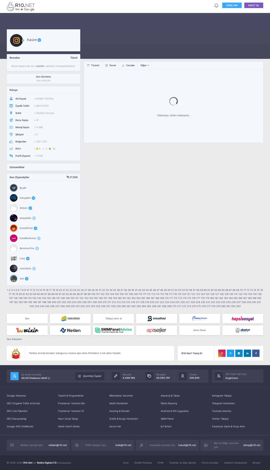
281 (228, 306)
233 (218, 302)
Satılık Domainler (118, 403)
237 (238, 302)
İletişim (256, 462)
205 (79, 302)
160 (120, 298)
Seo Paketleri (14, 339)
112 (149, 294)
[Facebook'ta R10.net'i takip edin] (256, 353)
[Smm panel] (113, 330)
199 (49, 302)
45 (150, 290)
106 (122, 294)
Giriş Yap (232, 5)
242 (32, 306)
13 (37, 290)
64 (219, 290)
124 (203, 294)
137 (11, 298)
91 (60, 294)
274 (194, 306)
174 (184, 298)
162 (129, 298)
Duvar (112, 65)
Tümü (74, 57)
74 (254, 290)
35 (114, 290)
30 (96, 290)
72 (247, 290)
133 (245, 294)
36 (118, 290)
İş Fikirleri (166, 426)
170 (167, 298)
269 (169, 306)
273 (189, 306)
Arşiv (126, 462)
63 (215, 290)
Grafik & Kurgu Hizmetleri (123, 418)
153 (86, 298)
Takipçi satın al (113, 318)
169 (162, 298)
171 (171, 298)
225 (177, 302)
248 (62, 306)
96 (78, 294)
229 (198, 302)
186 (240, 298)
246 (52, 306)
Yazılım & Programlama (70, 395)
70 (241, 290)
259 (118, 306)
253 (88, 306)
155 (96, 298)
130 (231, 294)
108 (131, 294)
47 (158, 290)
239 (248, 302)
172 (175, 298)
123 (198, 294)
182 (221, 298)
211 (109, 302)
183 (226, 298)
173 (180, 298)
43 (143, 290)
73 (251, 290)
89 (52, 294)
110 (140, 294)
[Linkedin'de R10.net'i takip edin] (247, 353)
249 (67, 306)
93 (67, 294)
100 (93, 294)
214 (123, 302)
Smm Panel (199, 330)
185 (235, 298)
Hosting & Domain (119, 411)
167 (152, 298)
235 (228, 302)
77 (10, 294)
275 (199, 306)
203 (69, 302)
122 (193, 294)
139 (20, 298)
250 (73, 306)
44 (147, 290)
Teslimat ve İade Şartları (182, 462)
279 (218, 306)
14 (40, 290)
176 (194, 298)
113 (153, 294)
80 (20, 294)
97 (81, 294)
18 (53, 290)
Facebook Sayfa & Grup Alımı (228, 426)
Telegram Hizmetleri (223, 403)
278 (213, 306)
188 (250, 298)
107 (126, 294)
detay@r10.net (251, 445)
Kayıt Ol (253, 5)
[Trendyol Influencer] (27, 330)
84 (34, 294)
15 (44, 290)
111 (144, 294)
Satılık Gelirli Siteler (69, 426)
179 (207, 298)
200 (54, 302)
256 (103, 306)
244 (42, 306)
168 (157, 298)
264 (144, 306)
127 (217, 294)
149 (68, 298)
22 (67, 290)
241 (259, 302)
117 (170, 294)
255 (98, 306)
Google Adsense (16, 395)
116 (166, 294)
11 (31, 290)
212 (114, 302)
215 (128, 302)
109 (136, 294)
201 (59, 302)
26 (82, 290)
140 (25, 298)
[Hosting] (199, 318)
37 (121, 290)
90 (56, 294)
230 (203, 302)
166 (148, 298)
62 (212, 290)
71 (244, 290)
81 (24, 294)
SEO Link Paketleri (17, 411)
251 (78, 306)
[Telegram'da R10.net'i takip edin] (239, 353)
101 (98, 294)
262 (133, 306)
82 (27, 294)
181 (216, 298)
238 (243, 302)
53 (179, 290)
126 (212, 294)
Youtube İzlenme (221, 411)
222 (162, 302)
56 (190, 290)
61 (208, 290)
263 (138, 306)
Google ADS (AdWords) (20, 426)
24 (74, 290)
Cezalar (130, 65)
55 (187, 290)
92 (63, 294)
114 (157, 294)
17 (50, 290)
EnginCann (232, 378)
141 (30, 298)
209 (100, 302)
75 (258, 290)
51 (172, 290)
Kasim (32, 40)
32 (103, 290)
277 (208, 306)
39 (129, 290)
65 (223, 290)
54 (183, 290)
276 (203, 306)
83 (31, 294)
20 (60, 290)
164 (138, 298)
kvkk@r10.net (123, 445)
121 (188, 294)
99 (89, 294)
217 (138, 302)
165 (143, 298)
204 (74, 302)
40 (132, 290)
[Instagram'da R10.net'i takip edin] (222, 353)
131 (236, 294)
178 (203, 298)
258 (113, 306)
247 (57, 306)
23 (71, 290)
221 (157, 302)
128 (222, 294)
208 (94, 302)
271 (179, 306)
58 (197, 290)
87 (45, 294)
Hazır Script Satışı (68, 418)
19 (57, 290)
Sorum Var (115, 426)
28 (89, 290)
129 (226, 294)
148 (63, 298)
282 (233, 306)
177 (198, 298)
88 (49, 294)
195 (30, 302)
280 (223, 306)
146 (53, 298)
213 (119, 302)
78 (13, 294)
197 (40, 302)
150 (72, 298)
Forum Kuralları (210, 462)
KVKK (161, 462)
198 (44, 302)
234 (223, 302)
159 (115, 298)
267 (159, 306)
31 (100, 290)
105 (117, 294)
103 (107, 294)
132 (240, 294)
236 (233, 302)
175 (189, 298)
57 (194, 290)
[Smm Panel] (156, 318)
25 (78, 290)
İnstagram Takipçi (222, 395)
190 (259, 298)
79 (16, 294)
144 (44, 298)
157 (105, 298)
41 (136, 290)
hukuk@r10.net (187, 445)
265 (149, 306)
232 (213, 302)
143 (39, 298)
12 (34, 290)
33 (107, 290)
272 (184, 306)
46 (154, 290)
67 (230, 290)
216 (133, 302)
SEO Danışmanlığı (16, 418)
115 (162, 294)
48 (161, 290)
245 (47, 306)
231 (208, 302)
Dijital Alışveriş (169, 403)
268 (164, 306)
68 (234, 290)
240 (254, 302)
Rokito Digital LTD (47, 462)
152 (82, 298)
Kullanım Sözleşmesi (235, 462)
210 (105, 302)
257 (108, 306)
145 (49, 298)
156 (101, 298)
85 (38, 294)
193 (21, 302)
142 (34, 298)
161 (124, 298)
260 (123, 306)
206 (84, 302)
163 (134, 298)
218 (142, 302)
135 (255, 294)
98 (85, 294)
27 (85, 290)
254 (93, 306)
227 (188, 302)
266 (154, 306)
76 (261, 290)
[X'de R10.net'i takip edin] (230, 353)
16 (47, 290)
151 (77, 298)
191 (11, 302)
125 (208, 294)
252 (82, 306)
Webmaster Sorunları (121, 395)
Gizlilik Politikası (143, 462)
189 (254, 298)
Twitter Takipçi (220, 418)
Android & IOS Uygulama (174, 411)
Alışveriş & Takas (170, 395)
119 (179, 294)
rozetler (39, 66)
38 (125, 290)
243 (37, 306)
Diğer (144, 65)
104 (112, 294)
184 (231, 298)
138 (16, 298)
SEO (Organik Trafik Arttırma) (23, 403)
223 (167, 302)
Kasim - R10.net (21, 6)
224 (172, 302)
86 (42, 294)
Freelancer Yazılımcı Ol (71, 411)
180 (212, 298)
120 (184, 294)
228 (192, 302)
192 (16, 302)
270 (174, 306)
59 (201, 290)
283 (238, 306)
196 (35, 302)
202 (64, 302)
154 (91, 298)
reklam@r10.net (57, 445)
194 (25, 302)
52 (175, 290)
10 (27, 290)
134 (250, 294)
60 (205, 290)
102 (102, 294)
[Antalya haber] (70, 318)
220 (152, 302)
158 (110, 298)
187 (245, 298)
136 (260, 294)
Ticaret (95, 65)
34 (110, 290)
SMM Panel (167, 418)
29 (92, 290)
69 (237, 290)
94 (70, 294)
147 (58, 298)
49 (165, 290)
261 (129, 306)
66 (226, 290)
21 (64, 290)
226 (182, 302)
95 (74, 294)
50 (169, 290)
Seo (27, 318)
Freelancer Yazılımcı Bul (71, 403)
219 (147, 302)
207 (89, 302)
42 (139, 290)
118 (175, 294)
